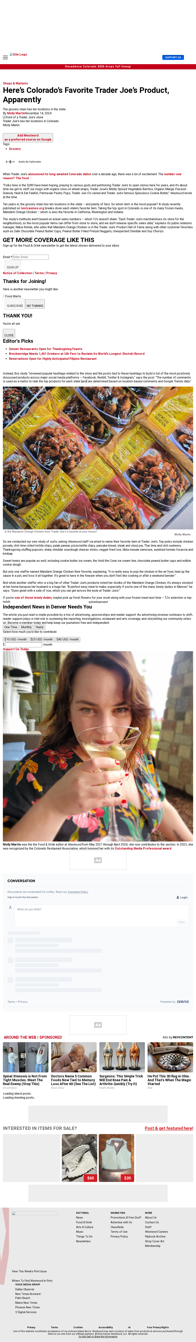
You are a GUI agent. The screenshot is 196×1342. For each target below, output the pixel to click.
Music (79, 1231)
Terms (39, 273)
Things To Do (84, 1236)
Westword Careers (156, 1231)
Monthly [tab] (26, 627)
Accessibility (106, 1327)
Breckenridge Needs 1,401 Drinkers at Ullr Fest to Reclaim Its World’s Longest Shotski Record (77, 354)
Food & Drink (84, 1222)
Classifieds (117, 1227)
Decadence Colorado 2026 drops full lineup (98, 66)
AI (129, 1327)
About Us (151, 1217)
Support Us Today (16, 649)
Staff (148, 1227)
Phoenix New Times (27, 1307)
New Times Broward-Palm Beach (28, 1295)
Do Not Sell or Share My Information (98, 1336)
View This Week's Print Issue (29, 1271)
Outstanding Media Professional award (143, 848)
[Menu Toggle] (5, 57)
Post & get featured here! (169, 1128)
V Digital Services (26, 1312)
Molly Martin (16, 113)
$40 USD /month (67, 639)
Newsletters (83, 1241)
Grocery (15, 149)
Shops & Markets (15, 83)
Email (7, 257)
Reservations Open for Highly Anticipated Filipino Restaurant (53, 359)
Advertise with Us (121, 1222)
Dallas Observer (24, 1289)
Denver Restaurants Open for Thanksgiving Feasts (45, 349)
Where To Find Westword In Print (32, 1280)
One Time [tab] (10, 627)
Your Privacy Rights (158, 1327)
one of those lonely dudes (33, 597)
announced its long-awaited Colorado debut (60, 174)
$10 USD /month (15, 639)
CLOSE (9, 335)
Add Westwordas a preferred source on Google (27, 137)
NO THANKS (35, 306)
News (79, 1217)
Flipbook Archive (155, 1236)
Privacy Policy (119, 1236)
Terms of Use (119, 1231)
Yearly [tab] (40, 627)
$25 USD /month (41, 639)
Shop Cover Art (154, 1241)
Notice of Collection (17, 273)
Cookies (78, 1327)
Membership (152, 1245)
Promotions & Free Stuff (126, 1217)
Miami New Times (26, 1302)
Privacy (51, 273)
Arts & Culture (84, 1227)
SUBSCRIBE (15, 306)
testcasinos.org (32, 208)
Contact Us (152, 1222)
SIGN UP (13, 267)
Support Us (173, 57)
